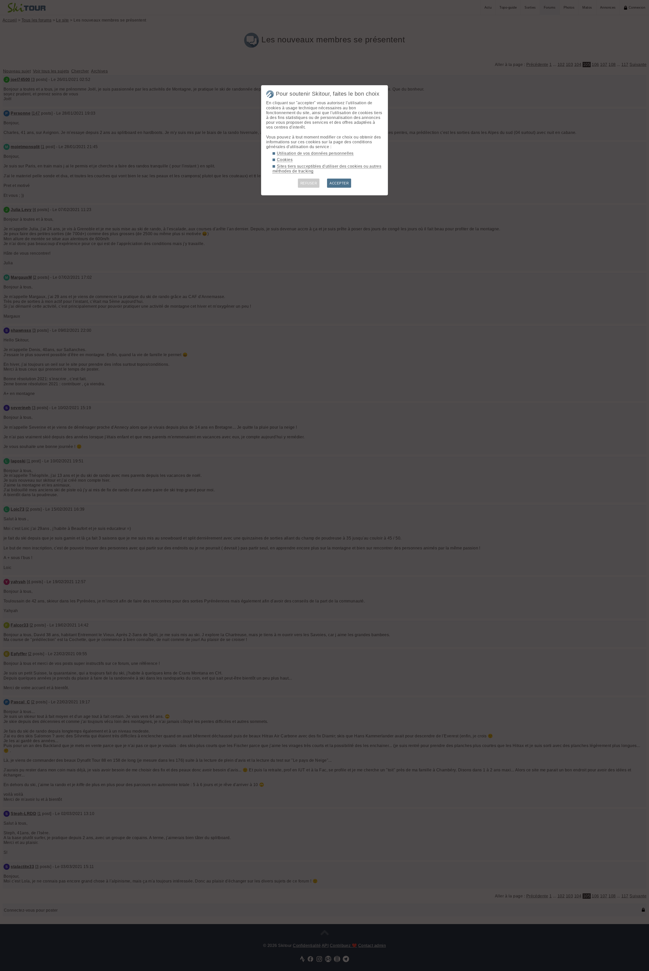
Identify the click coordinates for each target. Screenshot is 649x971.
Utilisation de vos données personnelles (315, 153)
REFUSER (308, 183)
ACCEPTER (339, 183)
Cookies (285, 160)
